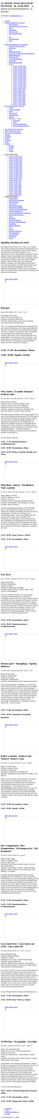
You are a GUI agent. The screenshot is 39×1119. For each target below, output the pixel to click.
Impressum (8, 1108)
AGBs (7, 1110)
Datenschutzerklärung (12, 1112)
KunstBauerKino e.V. (16, 16)
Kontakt (7, 1114)
